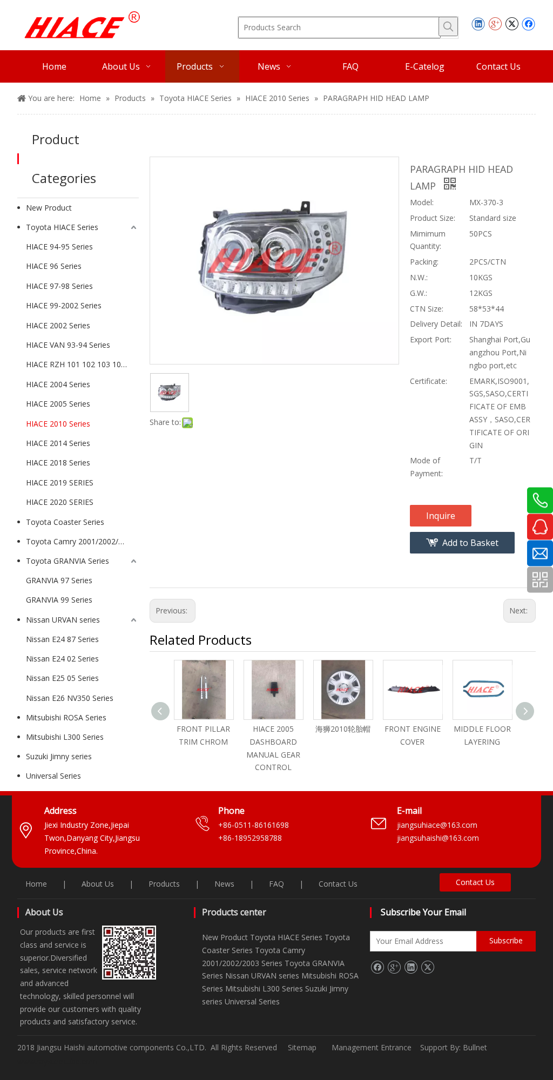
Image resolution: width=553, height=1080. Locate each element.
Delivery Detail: (436, 324)
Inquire (440, 516)
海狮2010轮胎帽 (342, 729)
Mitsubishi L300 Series (65, 737)
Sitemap (302, 1047)
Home (36, 884)
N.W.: (419, 277)
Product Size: (432, 218)
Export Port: (430, 339)
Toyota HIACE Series (62, 227)
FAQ (276, 884)
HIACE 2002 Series (58, 325)
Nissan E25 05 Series (62, 678)
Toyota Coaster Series (65, 522)
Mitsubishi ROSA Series (66, 717)
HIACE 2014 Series (58, 443)
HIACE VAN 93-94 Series (68, 345)
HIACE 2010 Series (58, 423)
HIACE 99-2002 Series (64, 305)
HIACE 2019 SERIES (59, 482)
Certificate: (428, 381)
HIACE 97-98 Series (59, 286)
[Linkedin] (478, 24)
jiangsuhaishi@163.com (439, 838)
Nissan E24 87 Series (62, 639)
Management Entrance (373, 1047)
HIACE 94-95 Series (59, 246)
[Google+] (495, 24)
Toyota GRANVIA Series (67, 561)
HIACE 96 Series (54, 266)
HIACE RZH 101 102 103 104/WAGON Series (82, 364)
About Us (98, 884)
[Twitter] (511, 24)
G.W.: (418, 293)
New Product (49, 207)
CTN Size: (426, 308)
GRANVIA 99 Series (59, 600)
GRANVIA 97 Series (59, 580)
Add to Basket (470, 543)
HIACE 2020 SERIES (59, 502)
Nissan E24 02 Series (62, 658)
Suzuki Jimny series (59, 756)
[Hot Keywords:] (448, 26)
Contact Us (338, 884)
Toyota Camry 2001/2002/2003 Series (82, 541)
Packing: (424, 261)
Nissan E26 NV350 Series (69, 698)
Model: (422, 202)
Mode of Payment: (426, 466)
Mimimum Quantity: (428, 240)
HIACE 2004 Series (58, 384)
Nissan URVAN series (63, 620)
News (224, 884)
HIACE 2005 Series (58, 404)
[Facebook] (528, 24)
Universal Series (53, 776)
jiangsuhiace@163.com (437, 825)
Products (164, 884)
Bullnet (475, 1047)
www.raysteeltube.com (57, 1061)
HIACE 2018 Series (58, 462)
